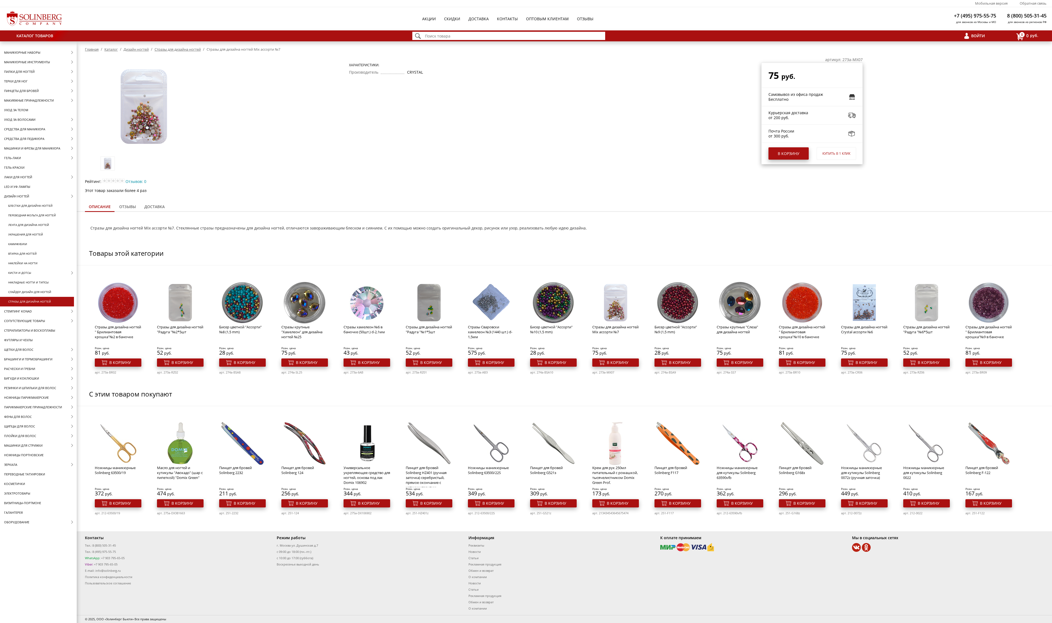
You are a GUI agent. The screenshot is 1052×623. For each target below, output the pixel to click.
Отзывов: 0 (135, 181)
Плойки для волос (20, 436)
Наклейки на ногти (23, 263)
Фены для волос (18, 417)
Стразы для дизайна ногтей (29, 301)
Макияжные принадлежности (29, 100)
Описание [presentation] (100, 206)
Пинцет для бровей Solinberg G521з (546, 470)
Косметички (14, 484)
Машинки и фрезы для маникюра (32, 148)
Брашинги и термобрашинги (28, 359)
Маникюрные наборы (22, 52)
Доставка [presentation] (154, 206)
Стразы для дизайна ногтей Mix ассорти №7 (615, 329)
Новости (474, 552)
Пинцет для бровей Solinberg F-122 (981, 470)
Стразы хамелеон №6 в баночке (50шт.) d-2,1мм (364, 329)
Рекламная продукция (484, 564)
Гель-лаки (12, 158)
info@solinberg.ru (108, 571)
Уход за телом (16, 110)
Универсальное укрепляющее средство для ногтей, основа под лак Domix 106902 (367, 475)
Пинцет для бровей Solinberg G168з (795, 470)
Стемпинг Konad (18, 311)
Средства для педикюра (24, 139)
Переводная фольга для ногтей (32, 215)
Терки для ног (16, 81)
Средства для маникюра (24, 129)
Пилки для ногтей (19, 72)
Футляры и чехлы (18, 340)
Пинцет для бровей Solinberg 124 (297, 470)
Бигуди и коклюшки (21, 378)
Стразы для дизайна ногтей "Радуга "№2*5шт (180, 329)
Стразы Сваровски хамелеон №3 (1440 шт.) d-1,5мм (490, 332)
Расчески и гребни (19, 369)
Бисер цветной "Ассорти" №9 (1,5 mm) (675, 329)
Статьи (473, 558)
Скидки (452, 18)
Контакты (507, 18)
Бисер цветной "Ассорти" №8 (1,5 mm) (240, 329)
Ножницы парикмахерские (26, 397)
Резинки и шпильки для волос (30, 388)
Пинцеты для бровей (21, 91)
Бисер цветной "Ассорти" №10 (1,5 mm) (551, 329)
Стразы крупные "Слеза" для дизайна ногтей (737, 329)
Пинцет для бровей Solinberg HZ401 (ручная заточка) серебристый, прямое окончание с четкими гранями (426, 477)
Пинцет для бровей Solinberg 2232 (235, 470)
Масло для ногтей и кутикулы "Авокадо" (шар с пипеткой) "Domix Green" (180, 472)
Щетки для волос (18, 350)
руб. (1029, 35)
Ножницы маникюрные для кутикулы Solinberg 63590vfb (737, 472)
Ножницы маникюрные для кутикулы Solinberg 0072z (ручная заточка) (861, 472)
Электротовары (17, 493)
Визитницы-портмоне (22, 503)
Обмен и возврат (481, 571)
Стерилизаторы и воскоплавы (29, 330)
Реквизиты (476, 545)
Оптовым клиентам (547, 18)
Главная (92, 49)
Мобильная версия (991, 3)
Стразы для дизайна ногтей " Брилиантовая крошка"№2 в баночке (118, 332)
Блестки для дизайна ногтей (30, 206)
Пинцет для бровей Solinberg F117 (670, 470)
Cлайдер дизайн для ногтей (29, 292)
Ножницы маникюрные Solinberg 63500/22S (488, 470)
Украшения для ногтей (25, 234)
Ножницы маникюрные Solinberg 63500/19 (115, 470)
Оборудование (16, 522)
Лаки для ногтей (18, 177)
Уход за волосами (19, 119)
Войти (978, 35)
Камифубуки (17, 244)
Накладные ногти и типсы (28, 282)
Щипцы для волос (19, 426)
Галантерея (13, 512)
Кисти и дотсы (19, 273)
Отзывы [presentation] (127, 206)
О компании (477, 577)
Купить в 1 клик (836, 153)
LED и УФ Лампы (17, 187)
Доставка (478, 18)
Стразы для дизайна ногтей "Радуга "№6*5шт (926, 329)
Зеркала (10, 465)
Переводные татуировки (24, 474)
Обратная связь (1033, 3)
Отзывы (585, 18)
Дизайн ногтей (16, 196)
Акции (429, 18)
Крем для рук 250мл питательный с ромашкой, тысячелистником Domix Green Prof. (615, 475)
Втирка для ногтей (22, 253)
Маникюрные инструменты (27, 62)
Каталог (111, 49)
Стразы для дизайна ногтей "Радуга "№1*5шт (429, 329)
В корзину (788, 153)
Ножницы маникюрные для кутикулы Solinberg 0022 (923, 472)
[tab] (100, 207)
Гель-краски (14, 167)
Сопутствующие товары (24, 321)
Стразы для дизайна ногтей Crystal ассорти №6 (864, 329)
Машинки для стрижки (23, 445)
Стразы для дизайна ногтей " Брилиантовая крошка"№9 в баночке (988, 332)
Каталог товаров (34, 35)
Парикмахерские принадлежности (33, 407)
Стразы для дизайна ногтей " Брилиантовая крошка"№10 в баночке (802, 332)
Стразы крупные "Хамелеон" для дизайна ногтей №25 (301, 332)
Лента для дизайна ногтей (28, 225)
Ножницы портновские (24, 455)
